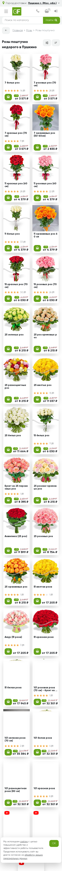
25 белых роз (13, 435)
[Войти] (56, 11)
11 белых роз (12, 234)
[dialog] (38, 11)
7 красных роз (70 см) (16, 134)
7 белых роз (12, 83)
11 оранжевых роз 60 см (45, 235)
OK (54, 843)
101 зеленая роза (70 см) (15, 739)
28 (50, 91)
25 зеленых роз (14, 335)
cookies (24, 841)
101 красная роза (44, 788)
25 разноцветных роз (15, 386)
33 (21, 242)
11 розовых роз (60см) (45, 185)
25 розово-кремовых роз (45, 487)
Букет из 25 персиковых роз (16, 487)
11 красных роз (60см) (16, 185)
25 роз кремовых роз (45, 336)
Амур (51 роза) (13, 637)
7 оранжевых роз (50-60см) (44, 134)
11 (50, 443)
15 (50, 393)
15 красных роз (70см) (16, 285)
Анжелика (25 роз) (16, 536)
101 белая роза (43, 738)
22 (50, 191)
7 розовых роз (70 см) (45, 84)
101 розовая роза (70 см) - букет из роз (45, 689)
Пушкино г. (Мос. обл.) (42, 3)
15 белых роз (41, 435)
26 (50, 292)
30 (22, 292)
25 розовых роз (43, 536)
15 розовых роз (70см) (45, 285)
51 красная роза (44, 637)
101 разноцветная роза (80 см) (15, 789)
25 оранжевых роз (16, 587)
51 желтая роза (43, 587)
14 (21, 91)
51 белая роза (13, 688)
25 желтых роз (42, 385)
